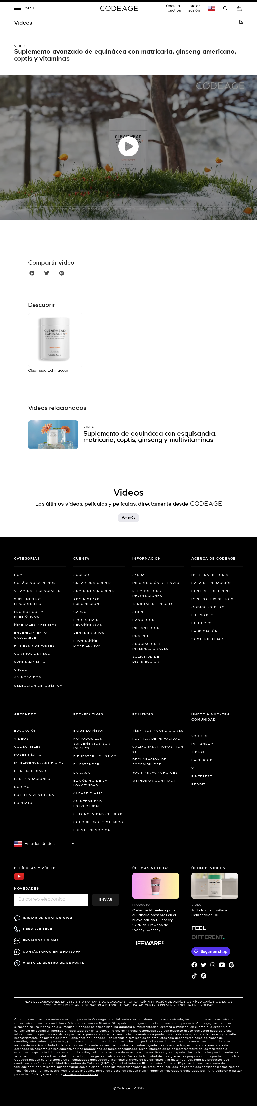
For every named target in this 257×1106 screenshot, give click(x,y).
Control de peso (32, 654)
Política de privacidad (156, 739)
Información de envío (156, 583)
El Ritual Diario (31, 771)
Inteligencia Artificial (39, 763)
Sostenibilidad (207, 639)
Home (19, 575)
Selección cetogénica (38, 686)
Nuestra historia (210, 575)
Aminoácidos (27, 677)
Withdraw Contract (154, 781)
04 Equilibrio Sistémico (98, 822)
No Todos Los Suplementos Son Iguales (92, 744)
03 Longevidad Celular (98, 814)
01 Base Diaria (88, 793)
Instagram (202, 744)
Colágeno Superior (35, 583)
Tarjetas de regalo (153, 604)
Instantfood (146, 628)
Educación (25, 731)
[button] (24, 9)
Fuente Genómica (91, 830)
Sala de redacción (211, 583)
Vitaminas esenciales (37, 591)
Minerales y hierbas (35, 625)
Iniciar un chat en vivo (48, 918)
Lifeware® (202, 615)
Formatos (24, 803)
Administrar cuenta (94, 591)
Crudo (21, 670)
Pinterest (201, 776)
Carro (80, 612)
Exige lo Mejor (89, 731)
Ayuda (138, 575)
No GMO (22, 787)
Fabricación (204, 631)
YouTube (200, 736)
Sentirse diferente (212, 591)
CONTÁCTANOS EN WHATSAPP (52, 951)
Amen (137, 612)
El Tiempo (201, 623)
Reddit (198, 784)
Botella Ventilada (34, 795)
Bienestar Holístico (95, 756)
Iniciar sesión (194, 8)
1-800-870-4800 (37, 929)
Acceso (81, 575)
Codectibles (27, 747)
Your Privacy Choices (155, 773)
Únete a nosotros (173, 8)
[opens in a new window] (241, 23)
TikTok (198, 752)
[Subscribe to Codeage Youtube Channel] (19, 879)
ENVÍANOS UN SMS (41, 940)
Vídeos (21, 739)
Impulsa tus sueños (212, 599)
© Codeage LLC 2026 (128, 1088)
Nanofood (143, 620)
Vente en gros (89, 633)
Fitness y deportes (34, 646)
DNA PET (140, 636)
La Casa (81, 773)
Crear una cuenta (92, 583)
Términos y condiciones (158, 731)
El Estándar (86, 764)
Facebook (201, 760)
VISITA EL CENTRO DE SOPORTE (54, 963)
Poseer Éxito (28, 755)
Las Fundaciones (32, 779)
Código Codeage (209, 607)
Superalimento (30, 662)
